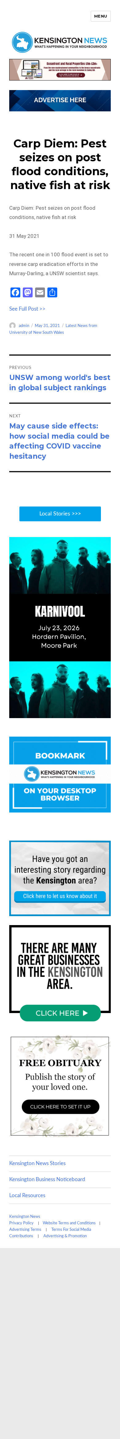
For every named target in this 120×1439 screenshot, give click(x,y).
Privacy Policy (21, 1223)
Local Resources (27, 1195)
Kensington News (24, 1217)
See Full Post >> (27, 309)
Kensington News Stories (37, 1163)
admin (24, 326)
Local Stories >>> (60, 514)
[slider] (66, 713)
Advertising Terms (25, 1230)
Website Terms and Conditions (69, 1223)
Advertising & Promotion (65, 1236)
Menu (100, 16)
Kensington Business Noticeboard (47, 1179)
